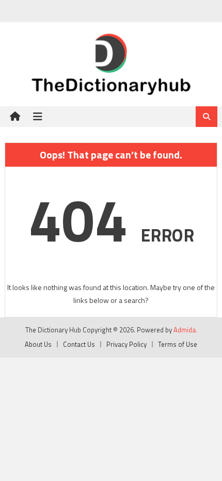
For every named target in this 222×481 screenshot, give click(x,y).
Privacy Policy (126, 344)
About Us (38, 344)
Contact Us (79, 344)
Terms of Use (177, 344)
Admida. (185, 330)
